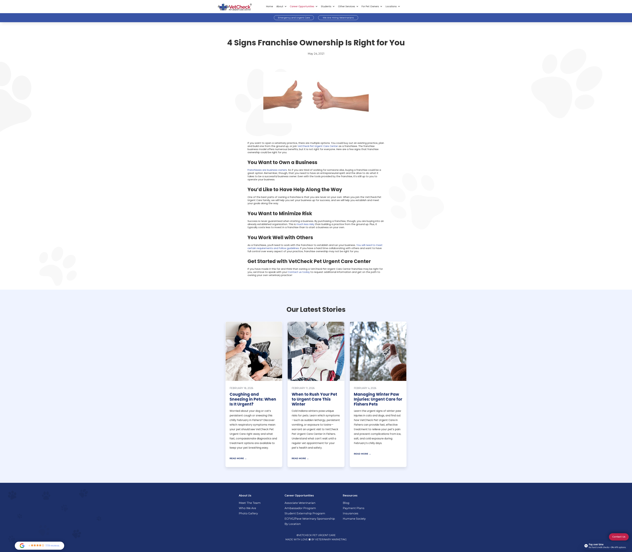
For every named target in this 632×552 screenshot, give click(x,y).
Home (269, 6)
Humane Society (354, 518)
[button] (281, 6)
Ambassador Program (300, 508)
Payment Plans (353, 508)
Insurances (350, 513)
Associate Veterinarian (300, 502)
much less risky (305, 224)
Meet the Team (250, 502)
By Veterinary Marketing (329, 539)
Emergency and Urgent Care (294, 17)
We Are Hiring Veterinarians (338, 17)
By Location (293, 524)
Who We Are (247, 508)
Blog (346, 502)
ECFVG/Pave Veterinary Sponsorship (310, 518)
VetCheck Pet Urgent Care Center (318, 146)
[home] (235, 6)
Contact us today (299, 272)
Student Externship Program (305, 513)
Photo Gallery (248, 513)
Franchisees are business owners (267, 170)
